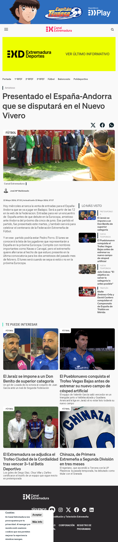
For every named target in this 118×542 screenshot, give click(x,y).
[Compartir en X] (93, 125)
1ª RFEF (18, 79)
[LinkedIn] (92, 509)
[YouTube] (52, 509)
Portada (6, 79)
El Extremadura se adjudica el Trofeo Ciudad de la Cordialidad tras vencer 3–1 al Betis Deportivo (30, 461)
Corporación (67, 525)
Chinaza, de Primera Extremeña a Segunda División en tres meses (87, 459)
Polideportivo (81, 79)
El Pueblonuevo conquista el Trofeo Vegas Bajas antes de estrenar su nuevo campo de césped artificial (106, 250)
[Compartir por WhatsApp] (111, 125)
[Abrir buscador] (112, 29)
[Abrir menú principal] (6, 29)
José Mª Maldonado (19, 191)
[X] (69, 509)
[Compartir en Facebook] (102, 125)
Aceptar (37, 514)
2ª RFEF (29, 79)
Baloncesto (64, 79)
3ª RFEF (41, 79)
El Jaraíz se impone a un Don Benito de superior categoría (105, 224)
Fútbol (51, 79)
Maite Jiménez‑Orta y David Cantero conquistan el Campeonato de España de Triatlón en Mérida (105, 302)
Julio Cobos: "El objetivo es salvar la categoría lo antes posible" (105, 278)
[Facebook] (77, 509)
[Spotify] (84, 509)
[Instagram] (61, 509)
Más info (37, 522)
